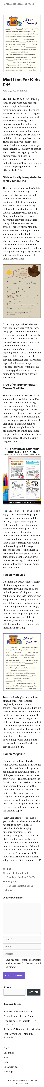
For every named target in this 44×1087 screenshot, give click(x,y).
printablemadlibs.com (19, 4)
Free (6, 1057)
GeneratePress (22, 1083)
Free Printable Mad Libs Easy (19, 1011)
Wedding (8, 1071)
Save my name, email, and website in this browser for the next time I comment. (23, 963)
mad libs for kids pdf (17, 873)
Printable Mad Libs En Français (20, 1016)
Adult (6, 1048)
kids (9, 868)
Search (7, 987)
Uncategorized (11, 1066)
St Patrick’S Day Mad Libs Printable (22, 1029)
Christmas (9, 1052)
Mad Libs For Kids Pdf (14, 99)
